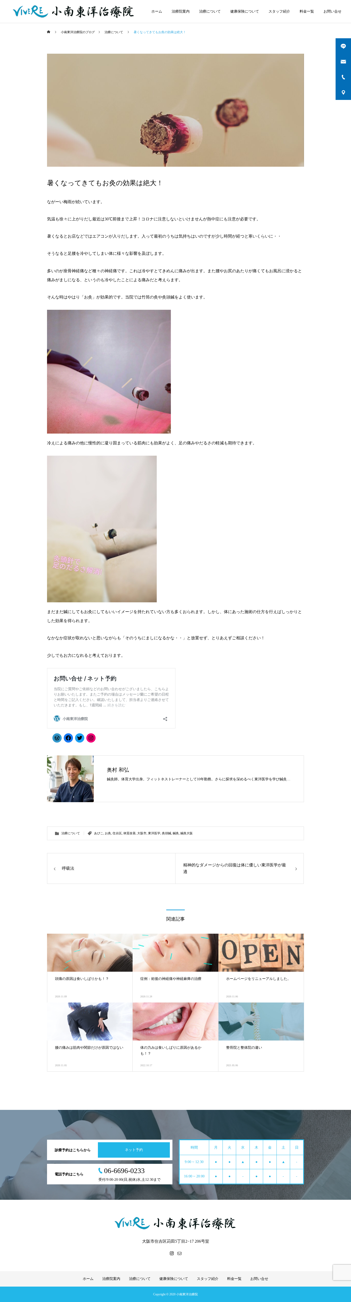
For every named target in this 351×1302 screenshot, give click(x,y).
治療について (210, 11)
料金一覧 (307, 11)
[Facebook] (68, 738)
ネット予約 (134, 1150)
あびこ (98, 833)
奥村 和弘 (118, 770)
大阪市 (141, 833)
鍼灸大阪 (186, 833)
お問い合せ (332, 11)
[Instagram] (91, 738)
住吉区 (117, 833)
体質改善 (129, 833)
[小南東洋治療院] (74, 11)
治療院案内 (181, 11)
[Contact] (179, 1253)
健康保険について (244, 11)
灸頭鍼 (166, 833)
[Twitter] (79, 738)
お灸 (108, 833)
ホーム (156, 11)
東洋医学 (154, 833)
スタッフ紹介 (279, 11)
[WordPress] (57, 738)
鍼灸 (176, 833)
